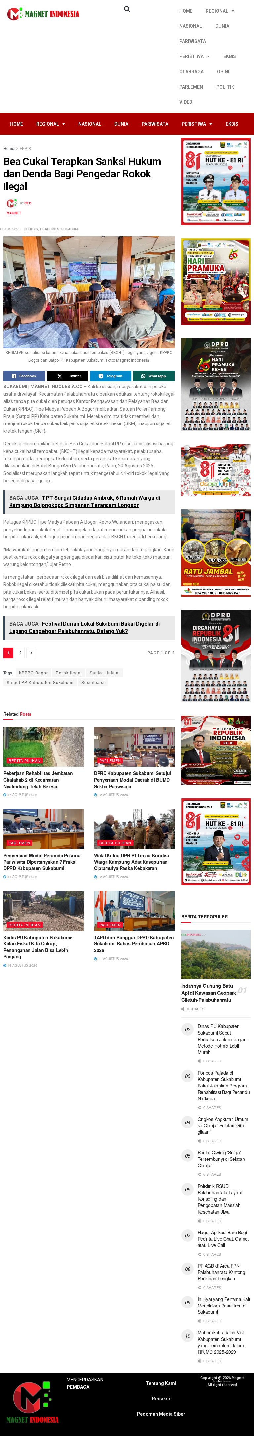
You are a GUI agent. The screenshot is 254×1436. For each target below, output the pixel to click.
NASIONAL (190, 26)
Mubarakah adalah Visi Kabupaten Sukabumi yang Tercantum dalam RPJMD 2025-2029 (221, 1342)
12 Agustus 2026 (112, 794)
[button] (126, 8)
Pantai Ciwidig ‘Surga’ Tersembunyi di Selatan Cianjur (221, 1158)
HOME (185, 11)
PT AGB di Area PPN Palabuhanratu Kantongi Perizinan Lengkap (222, 1272)
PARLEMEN (191, 87)
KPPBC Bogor (33, 672)
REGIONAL (217, 11)
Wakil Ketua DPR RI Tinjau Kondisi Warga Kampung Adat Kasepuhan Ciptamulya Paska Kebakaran (131, 861)
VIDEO (185, 102)
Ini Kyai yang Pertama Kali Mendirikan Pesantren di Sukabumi (224, 1305)
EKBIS (229, 56)
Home (8, 148)
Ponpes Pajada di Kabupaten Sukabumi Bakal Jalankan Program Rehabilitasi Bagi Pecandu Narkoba (224, 1085)
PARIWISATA (192, 41)
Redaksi (161, 1398)
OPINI (223, 71)
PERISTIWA (191, 56)
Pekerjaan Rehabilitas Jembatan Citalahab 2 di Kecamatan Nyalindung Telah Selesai (38, 779)
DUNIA (222, 26)
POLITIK (225, 87)
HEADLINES (49, 229)
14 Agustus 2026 (21, 965)
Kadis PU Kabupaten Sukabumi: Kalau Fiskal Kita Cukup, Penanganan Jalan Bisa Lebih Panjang (38, 947)
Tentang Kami (161, 1383)
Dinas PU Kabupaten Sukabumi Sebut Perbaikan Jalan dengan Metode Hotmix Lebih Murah (222, 1039)
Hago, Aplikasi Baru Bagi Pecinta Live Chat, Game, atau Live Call (223, 1238)
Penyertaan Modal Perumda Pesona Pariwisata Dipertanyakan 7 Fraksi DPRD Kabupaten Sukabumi (41, 861)
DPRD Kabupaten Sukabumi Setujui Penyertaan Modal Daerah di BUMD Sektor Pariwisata (132, 779)
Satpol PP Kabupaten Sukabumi (40, 682)
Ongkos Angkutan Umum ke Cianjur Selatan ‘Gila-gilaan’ (223, 1125)
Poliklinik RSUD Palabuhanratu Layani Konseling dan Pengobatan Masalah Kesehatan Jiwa (220, 1199)
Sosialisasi (93, 682)
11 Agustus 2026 (21, 876)
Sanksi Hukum (105, 672)
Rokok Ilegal (69, 672)
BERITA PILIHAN (25, 760)
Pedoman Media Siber (161, 1414)
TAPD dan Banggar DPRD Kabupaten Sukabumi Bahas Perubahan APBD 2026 (134, 943)
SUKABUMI (70, 229)
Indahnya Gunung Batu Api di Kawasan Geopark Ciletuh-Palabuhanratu (208, 992)
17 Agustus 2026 (21, 794)
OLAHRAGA (191, 71)
